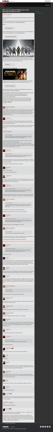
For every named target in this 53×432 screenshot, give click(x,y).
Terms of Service (19, 428)
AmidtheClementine (10, 312)
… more (25, 137)
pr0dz (7, 355)
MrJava (7, 408)
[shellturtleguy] (4, 176)
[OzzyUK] (4, 394)
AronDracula (8, 118)
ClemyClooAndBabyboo (9, 188)
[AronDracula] (4, 119)
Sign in (3, 423)
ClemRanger (11, 402)
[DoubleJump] (4, 372)
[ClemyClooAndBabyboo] (4, 107)
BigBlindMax (8, 348)
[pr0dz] (4, 355)
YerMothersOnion (9, 297)
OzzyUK (7, 393)
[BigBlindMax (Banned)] (4, 348)
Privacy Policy (24, 428)
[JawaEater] (4, 268)
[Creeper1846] (4, 320)
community (12, 1)
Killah (7, 380)
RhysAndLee (8, 167)
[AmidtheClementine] (4, 313)
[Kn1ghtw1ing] (4, 330)
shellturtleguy (8, 175)
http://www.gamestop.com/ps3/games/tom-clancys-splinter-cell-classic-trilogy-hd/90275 (18, 241)
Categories (47, 5)
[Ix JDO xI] (4, 387)
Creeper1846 (8, 319)
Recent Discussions (39, 13)
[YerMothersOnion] (4, 298)
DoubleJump (8, 371)
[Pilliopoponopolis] (4, 306)
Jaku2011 (7, 362)
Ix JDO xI (7, 386)
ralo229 (7, 257)
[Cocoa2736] (4, 276)
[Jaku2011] (4, 362)
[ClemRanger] (5, 402)
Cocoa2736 (8, 276)
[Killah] (4, 381)
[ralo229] (4, 258)
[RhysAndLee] (4, 168)
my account (47, 1)
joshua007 (10, 14)
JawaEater (8, 267)
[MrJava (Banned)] (4, 409)
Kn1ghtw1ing (8, 329)
